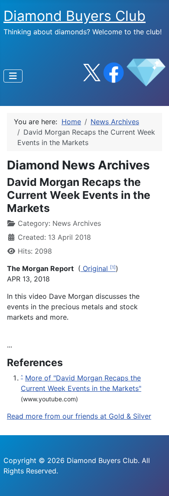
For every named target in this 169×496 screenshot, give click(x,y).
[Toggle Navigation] (13, 76)
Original (95, 268)
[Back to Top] (154, 480)
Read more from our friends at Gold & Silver (79, 416)
